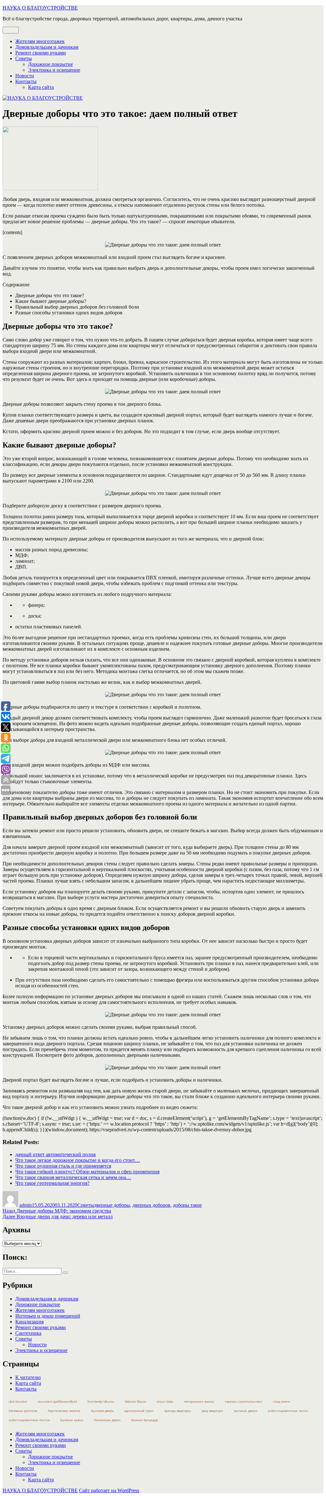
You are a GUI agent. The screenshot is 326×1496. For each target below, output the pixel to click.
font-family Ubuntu (101, 1401)
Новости (24, 75)
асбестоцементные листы (288, 1411)
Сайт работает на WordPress (109, 1490)
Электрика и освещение (54, 70)
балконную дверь (107, 1420)
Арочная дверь (102, 1411)
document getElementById (57, 1401)
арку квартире (212, 1411)
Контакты (26, 81)
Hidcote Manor (135, 1401)
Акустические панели (64, 1411)
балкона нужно (71, 1420)
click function (18, 1401)
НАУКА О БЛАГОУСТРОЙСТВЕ (40, 8)
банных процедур (144, 1420)
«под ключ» (281, 1401)
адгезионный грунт (139, 1411)
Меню (10, 30)
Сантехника (28, 1333)
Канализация (29, 1321)
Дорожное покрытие (50, 64)
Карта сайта (41, 87)
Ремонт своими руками (40, 52)
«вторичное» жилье (199, 1401)
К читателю (28, 1377)
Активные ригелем (23, 1411)
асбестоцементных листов (29, 1420)
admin (25, 1205)
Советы (23, 58)
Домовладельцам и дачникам (46, 47)
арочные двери (245, 1411)
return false (165, 1401)
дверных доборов (151, 1205)
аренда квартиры (177, 1411)
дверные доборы (112, 1205)
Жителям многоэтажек (40, 41)
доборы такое (187, 1205)
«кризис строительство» (243, 1401)
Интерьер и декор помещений (47, 1316)
